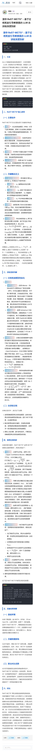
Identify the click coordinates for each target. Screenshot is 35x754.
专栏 (13, 3)
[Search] (20, 2)
